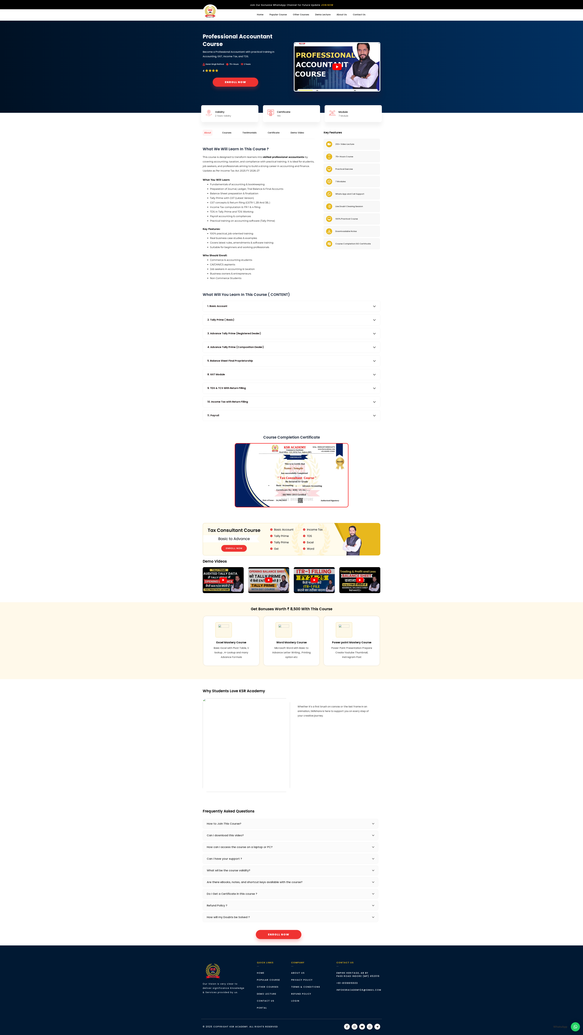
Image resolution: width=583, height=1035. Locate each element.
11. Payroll (213, 415)
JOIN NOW (327, 5)
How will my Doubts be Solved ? (228, 917)
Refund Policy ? (217, 905)
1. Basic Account (217, 306)
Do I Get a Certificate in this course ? (232, 894)
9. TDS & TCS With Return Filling (226, 388)
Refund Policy (301, 993)
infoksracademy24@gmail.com (358, 989)
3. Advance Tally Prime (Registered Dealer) (234, 333)
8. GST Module (216, 374)
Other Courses (301, 14)
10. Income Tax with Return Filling (227, 401)
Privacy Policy (302, 979)
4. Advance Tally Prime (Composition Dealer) (235, 347)
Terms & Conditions (305, 986)
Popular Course (278, 14)
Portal (262, 1007)
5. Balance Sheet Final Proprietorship (230, 361)
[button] (375, 14)
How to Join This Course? (224, 824)
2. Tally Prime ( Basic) (220, 320)
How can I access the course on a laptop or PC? (240, 847)
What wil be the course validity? (228, 870)
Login (374, 14)
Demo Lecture (323, 14)
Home (260, 14)
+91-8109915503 (347, 983)
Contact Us (359, 14)
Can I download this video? (225, 835)
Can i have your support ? (224, 859)
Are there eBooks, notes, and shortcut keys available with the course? (254, 882)
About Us (342, 14)
